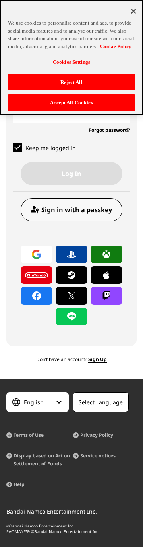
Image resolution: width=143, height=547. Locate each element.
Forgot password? (109, 130)
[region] (71, 57)
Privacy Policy (96, 435)
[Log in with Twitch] (106, 296)
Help (19, 484)
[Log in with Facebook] (36, 296)
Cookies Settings (71, 62)
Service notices (98, 455)
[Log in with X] (71, 296)
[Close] (133, 11)
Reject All (71, 82)
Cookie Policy (115, 46)
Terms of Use (29, 435)
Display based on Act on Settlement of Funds (42, 459)
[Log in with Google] (36, 254)
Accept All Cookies (71, 102)
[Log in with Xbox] (106, 254)
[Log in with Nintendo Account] (36, 275)
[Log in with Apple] (106, 275)
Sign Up (97, 359)
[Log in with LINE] (71, 316)
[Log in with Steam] (71, 275)
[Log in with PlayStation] (71, 254)
